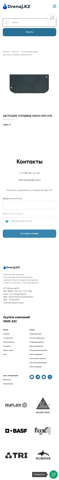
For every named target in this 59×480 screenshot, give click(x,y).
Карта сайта (8, 350)
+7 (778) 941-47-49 (29, 173)
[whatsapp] (32, 378)
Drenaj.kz (6, 52)
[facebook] (50, 378)
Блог (5, 354)
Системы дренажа (37, 338)
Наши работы (8, 342)
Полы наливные (36, 367)
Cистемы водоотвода (29, 52)
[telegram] (38, 378)
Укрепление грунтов (38, 358)
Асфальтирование (37, 342)
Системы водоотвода (38, 363)
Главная (6, 334)
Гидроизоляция (35, 334)
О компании (8, 338)
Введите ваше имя (12, 199)
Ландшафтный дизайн (38, 350)
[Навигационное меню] (54, 6)
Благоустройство (36, 346)
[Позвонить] (53, 474)
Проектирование (36, 354)
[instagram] (44, 378)
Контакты (6, 346)
